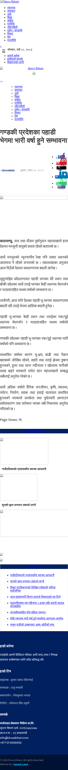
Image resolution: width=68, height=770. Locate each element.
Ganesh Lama (20, 764)
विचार (10, 33)
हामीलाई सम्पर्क (15, 58)
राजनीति (11, 40)
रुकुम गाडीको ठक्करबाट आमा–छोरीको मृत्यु (32, 624)
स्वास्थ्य (11, 7)
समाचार (11, 10)
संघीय (10, 20)
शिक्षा (9, 17)
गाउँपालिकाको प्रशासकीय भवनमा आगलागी (24, 469)
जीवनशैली (12, 27)
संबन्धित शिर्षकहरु (34, 431)
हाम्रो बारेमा (13, 55)
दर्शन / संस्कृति (14, 30)
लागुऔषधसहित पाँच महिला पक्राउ (28, 612)
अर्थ (9, 14)
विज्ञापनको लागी (15, 62)
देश (9, 36)
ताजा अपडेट (34, 566)
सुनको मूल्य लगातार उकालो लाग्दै (19, 504)
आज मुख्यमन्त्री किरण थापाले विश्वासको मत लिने (35, 596)
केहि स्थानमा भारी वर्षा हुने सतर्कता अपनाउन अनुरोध (36, 618)
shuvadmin (8, 170)
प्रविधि (11, 23)
